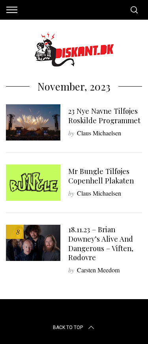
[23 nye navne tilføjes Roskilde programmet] (33, 122)
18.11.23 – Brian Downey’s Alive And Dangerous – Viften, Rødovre (100, 243)
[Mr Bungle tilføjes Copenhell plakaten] (33, 183)
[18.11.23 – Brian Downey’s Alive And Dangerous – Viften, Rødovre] (33, 243)
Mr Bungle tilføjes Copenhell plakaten (101, 175)
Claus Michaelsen (99, 133)
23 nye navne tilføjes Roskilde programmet (104, 115)
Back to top (68, 327)
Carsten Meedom (98, 270)
